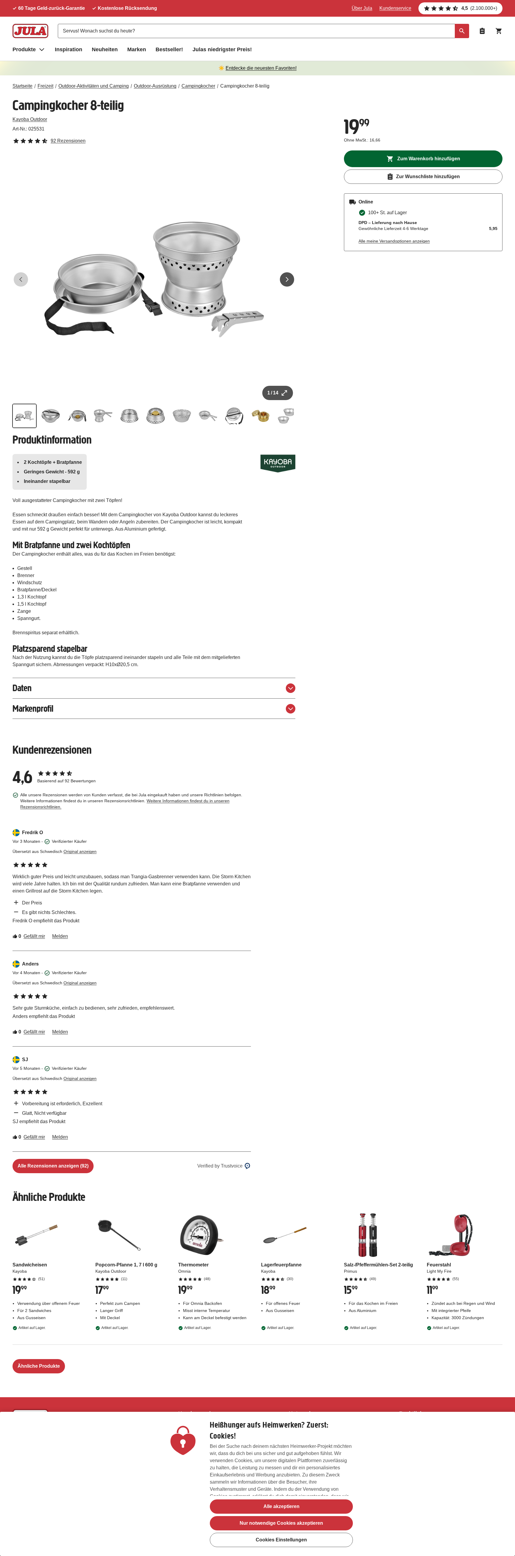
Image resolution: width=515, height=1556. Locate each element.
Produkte (24, 49)
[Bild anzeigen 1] (24, 416)
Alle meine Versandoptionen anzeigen (394, 241)
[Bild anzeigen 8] (208, 416)
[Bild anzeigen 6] (155, 416)
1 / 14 (272, 392)
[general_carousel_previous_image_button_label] (21, 279)
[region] (257, 1484)
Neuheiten (105, 49)
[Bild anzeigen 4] (103, 416)
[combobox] (263, 31)
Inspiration (68, 49)
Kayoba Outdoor (30, 119)
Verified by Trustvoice (220, 1165)
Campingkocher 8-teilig (244, 85)
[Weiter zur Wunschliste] (482, 31)
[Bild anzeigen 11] (287, 416)
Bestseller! (169, 49)
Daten (22, 688)
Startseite (22, 85)
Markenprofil (33, 708)
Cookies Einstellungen (281, 1539)
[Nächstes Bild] (287, 279)
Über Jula (362, 8)
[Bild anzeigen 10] (260, 416)
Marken (136, 49)
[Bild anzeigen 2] (51, 416)
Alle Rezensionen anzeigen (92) (53, 1165)
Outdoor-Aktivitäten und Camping (93, 85)
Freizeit (45, 85)
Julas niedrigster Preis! (222, 49)
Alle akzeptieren (281, 1506)
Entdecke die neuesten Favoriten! (261, 68)
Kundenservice (395, 8)
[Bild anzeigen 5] (129, 416)
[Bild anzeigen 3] (77, 416)
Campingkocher (198, 85)
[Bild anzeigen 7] (182, 416)
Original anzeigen (80, 851)
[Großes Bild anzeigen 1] (154, 279)
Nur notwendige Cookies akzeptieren (281, 1523)
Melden (60, 936)
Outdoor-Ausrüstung (155, 85)
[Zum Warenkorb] (499, 31)
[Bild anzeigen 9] (234, 416)
